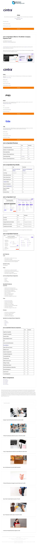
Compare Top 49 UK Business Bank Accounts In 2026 (13, 420)
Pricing (21, 18)
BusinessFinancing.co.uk (18, 3)
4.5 (21, 147)
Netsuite (6, 278)
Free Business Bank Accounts (17, 536)
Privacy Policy (21, 538)
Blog (10, 538)
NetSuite (6, 321)
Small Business (9, 186)
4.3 (28, 147)
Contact (19, 18)
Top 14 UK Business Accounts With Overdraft (11, 467)
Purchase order (7, 300)
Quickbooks (7, 322)
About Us (12, 538)
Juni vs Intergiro (5, 381)
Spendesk (7, 46)
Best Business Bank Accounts (7, 536)
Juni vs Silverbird (5, 380)
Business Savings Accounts (27, 536)
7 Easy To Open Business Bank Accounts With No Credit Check (15, 451)
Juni (3, 46)
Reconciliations (6, 345)
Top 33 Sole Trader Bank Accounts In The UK (11, 499)
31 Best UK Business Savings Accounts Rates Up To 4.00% (14, 483)
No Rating (22, 156)
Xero (5, 320)
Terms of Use (26, 538)
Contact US (16, 538)
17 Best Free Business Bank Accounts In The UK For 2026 (14, 435)
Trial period (16, 18)
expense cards (26, 46)
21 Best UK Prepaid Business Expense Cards (11, 530)
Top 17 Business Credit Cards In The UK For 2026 (12, 514)
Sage (5, 323)
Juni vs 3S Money (5, 384)
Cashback (5, 181)
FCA (33, 391)
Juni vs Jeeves (5, 379)
